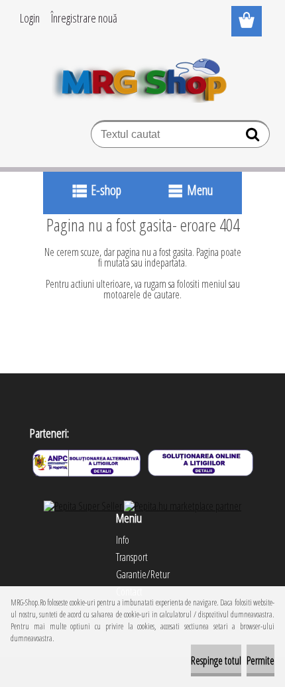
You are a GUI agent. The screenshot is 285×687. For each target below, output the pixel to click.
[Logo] (143, 77)
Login (30, 18)
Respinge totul (216, 660)
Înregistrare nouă (84, 18)
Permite (260, 660)
